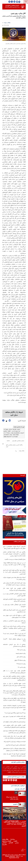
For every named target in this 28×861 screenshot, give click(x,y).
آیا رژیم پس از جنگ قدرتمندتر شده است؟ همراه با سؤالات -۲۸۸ (14, 635)
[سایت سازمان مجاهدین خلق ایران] (14, 7)
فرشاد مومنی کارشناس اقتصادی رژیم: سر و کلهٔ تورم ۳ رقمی (14, 595)
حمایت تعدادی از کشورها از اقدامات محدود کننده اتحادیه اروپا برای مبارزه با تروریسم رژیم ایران (14, 707)
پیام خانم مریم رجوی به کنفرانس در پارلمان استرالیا (14, 622)
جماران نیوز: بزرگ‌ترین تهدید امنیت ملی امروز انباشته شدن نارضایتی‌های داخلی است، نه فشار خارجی (14, 572)
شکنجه (8, 441)
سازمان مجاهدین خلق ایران (18, 441)
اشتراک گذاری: (22, 421)
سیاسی (17, 843)
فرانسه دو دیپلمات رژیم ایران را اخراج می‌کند (14, 742)
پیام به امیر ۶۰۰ (21, 667)
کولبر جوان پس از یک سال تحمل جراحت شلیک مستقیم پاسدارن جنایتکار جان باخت (14, 737)
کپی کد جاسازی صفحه (19, 427)
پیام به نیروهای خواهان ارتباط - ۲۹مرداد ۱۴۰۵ (14, 640)
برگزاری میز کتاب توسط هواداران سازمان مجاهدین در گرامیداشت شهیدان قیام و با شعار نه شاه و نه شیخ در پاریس (14, 554)
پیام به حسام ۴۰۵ (21, 664)
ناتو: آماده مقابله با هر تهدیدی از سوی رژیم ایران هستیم (14, 717)
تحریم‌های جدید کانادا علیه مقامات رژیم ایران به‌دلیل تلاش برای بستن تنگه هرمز (14, 732)
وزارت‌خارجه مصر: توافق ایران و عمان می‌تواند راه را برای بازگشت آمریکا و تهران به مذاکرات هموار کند (14, 700)
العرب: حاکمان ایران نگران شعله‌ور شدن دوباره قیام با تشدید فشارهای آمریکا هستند (14, 726)
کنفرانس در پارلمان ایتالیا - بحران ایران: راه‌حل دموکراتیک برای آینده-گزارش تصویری (15, 824)
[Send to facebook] (3, 420)
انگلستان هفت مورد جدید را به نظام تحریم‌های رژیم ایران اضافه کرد (14, 672)
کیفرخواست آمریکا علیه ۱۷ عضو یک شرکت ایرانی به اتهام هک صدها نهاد (14, 755)
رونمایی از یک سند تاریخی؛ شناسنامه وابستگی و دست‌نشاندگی (14, 645)
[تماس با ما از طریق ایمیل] (14, 780)
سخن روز (4, 845)
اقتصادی (11, 843)
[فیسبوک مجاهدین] (9, 2)
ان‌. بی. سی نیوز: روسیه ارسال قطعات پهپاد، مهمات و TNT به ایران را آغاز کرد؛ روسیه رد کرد (14, 565)
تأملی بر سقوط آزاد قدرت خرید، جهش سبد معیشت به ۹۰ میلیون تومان (14, 616)
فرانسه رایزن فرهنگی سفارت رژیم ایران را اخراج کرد (14, 606)
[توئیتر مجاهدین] (12, 2)
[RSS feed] (19, 2)
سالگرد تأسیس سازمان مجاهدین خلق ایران (14, 446)
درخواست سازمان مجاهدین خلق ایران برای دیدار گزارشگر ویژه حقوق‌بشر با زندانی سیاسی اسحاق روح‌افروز (14, 678)
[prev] (16, 792)
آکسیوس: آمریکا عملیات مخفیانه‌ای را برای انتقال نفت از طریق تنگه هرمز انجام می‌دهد (14, 547)
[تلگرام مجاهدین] (17, 2)
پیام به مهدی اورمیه (20, 653)
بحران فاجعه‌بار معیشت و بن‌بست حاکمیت (15, 559)
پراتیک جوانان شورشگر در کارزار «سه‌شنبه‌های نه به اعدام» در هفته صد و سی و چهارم (14, 749)
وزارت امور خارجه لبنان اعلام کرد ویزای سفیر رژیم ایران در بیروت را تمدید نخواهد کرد (14, 584)
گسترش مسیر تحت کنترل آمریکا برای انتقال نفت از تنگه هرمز (14, 611)
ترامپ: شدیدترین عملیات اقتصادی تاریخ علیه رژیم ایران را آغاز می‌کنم (14, 600)
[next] (16, 818)
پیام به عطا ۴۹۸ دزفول (19, 660)
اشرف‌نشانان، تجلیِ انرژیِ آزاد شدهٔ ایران (15, 745)
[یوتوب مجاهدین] (14, 2)
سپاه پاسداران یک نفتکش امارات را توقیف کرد (14, 722)
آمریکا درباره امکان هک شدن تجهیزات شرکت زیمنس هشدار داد (14, 578)
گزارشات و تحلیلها (6, 841)
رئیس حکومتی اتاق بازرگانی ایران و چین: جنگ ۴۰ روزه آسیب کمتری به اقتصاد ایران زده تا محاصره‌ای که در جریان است (14, 693)
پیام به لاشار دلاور (21, 657)
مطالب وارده (7, 23)
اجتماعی (4, 843)
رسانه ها (13, 839)
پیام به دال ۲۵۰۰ (21, 650)
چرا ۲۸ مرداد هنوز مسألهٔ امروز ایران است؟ (15, 713)
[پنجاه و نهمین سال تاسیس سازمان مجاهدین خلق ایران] (14, 34)
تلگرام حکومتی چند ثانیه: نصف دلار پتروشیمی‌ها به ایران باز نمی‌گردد (14, 589)
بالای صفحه (23, 850)
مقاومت (15, 841)
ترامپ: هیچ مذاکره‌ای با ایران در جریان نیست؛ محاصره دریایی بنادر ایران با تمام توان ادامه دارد (14, 685)
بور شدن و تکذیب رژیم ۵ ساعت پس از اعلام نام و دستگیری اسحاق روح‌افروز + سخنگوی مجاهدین (14, 628)
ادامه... (9, 772)
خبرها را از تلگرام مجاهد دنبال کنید (14, 414)
